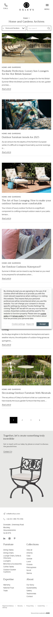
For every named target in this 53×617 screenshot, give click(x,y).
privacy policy (18, 316)
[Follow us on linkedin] (4, 538)
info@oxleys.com (13, 513)
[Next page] (39, 420)
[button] (47, 6)
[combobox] (14, 28)
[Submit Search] (48, 28)
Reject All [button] (30, 324)
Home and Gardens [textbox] (12, 28)
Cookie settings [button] (18, 324)
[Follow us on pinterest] (14, 538)
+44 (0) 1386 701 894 (14, 519)
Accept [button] (43, 324)
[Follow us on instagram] (9, 538)
